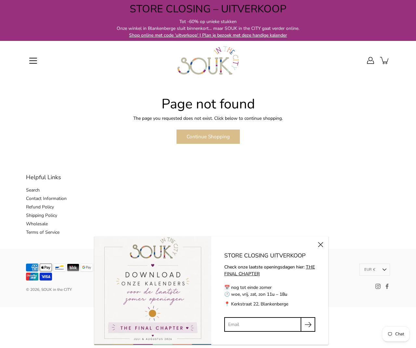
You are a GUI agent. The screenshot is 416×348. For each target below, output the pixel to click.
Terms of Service (42, 232)
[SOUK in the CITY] (208, 60)
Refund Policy (40, 207)
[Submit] (308, 324)
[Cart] (385, 60)
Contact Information (46, 198)
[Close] (320, 244)
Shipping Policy (41, 215)
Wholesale (37, 224)
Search (33, 190)
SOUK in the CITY (56, 289)
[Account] (370, 60)
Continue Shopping (208, 136)
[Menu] (33, 61)
